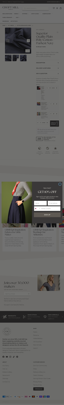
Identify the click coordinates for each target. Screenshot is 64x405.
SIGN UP (47, 215)
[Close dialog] (60, 184)
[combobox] (37, 208)
